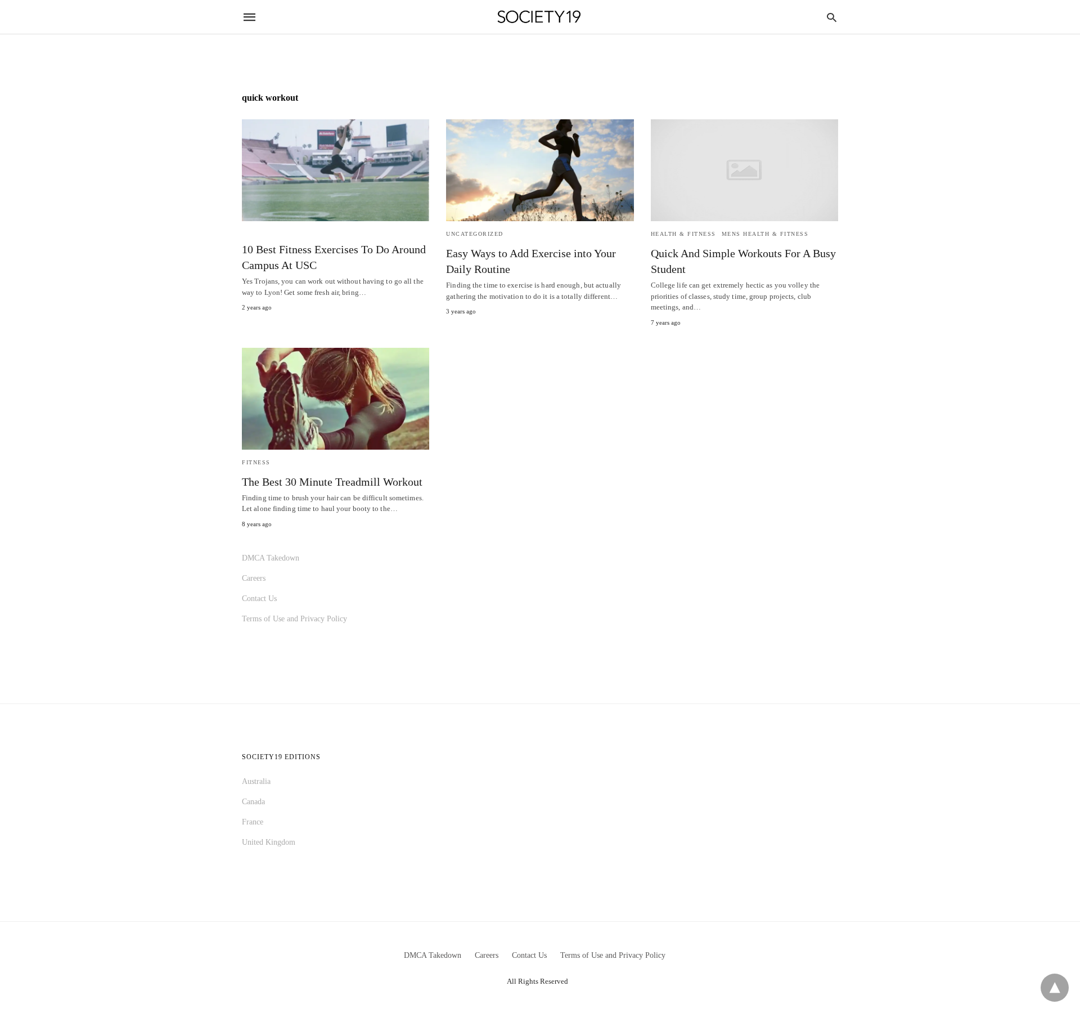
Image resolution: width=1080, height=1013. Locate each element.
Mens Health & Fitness (765, 234)
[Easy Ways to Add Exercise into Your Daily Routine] (539, 170)
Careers (254, 578)
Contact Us (259, 598)
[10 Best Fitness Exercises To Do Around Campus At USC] (335, 170)
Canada (253, 801)
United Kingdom (268, 842)
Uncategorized (474, 234)
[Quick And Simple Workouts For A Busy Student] (744, 170)
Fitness (256, 462)
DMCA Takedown (270, 558)
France (252, 822)
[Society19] (539, 17)
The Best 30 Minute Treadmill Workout (332, 482)
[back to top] (1055, 988)
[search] (831, 17)
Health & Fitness (683, 234)
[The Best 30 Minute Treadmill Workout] (335, 399)
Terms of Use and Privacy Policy (294, 619)
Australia (256, 781)
